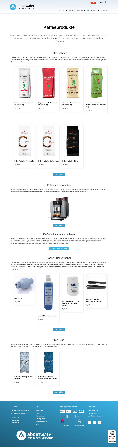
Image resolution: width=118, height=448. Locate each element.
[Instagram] (94, 422)
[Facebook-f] (89, 422)
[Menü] (115, 431)
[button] (87, 2)
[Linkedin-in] (99, 422)
